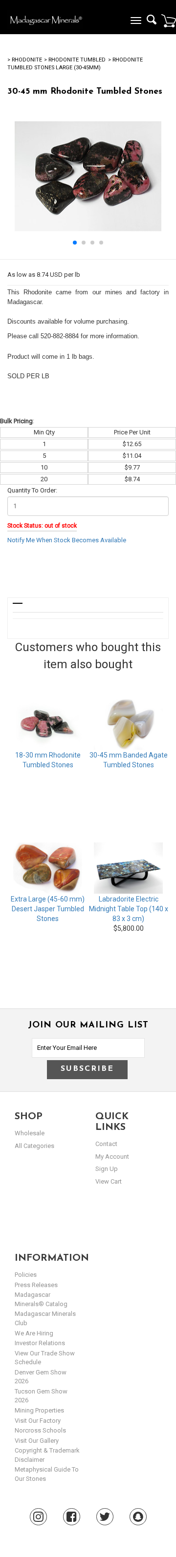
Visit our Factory (38, 1420)
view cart (108, 1181)
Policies (26, 1274)
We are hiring (34, 1333)
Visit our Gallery (37, 1440)
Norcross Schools (40, 1430)
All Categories (34, 1145)
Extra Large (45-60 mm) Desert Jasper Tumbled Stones (48, 908)
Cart (168, 20)
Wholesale (29, 1133)
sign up (106, 1168)
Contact (106, 1143)
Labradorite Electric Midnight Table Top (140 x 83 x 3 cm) (128, 908)
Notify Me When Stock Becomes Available (66, 540)
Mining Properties (39, 1410)
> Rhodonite (24, 60)
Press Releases (36, 1285)
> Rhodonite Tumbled (75, 60)
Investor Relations (40, 1343)
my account (112, 1156)
